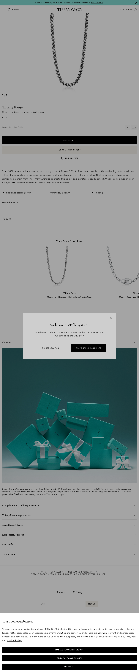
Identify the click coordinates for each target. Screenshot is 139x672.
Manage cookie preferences (69, 650)
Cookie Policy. (14, 640)
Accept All (69, 667)
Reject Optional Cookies (69, 658)
